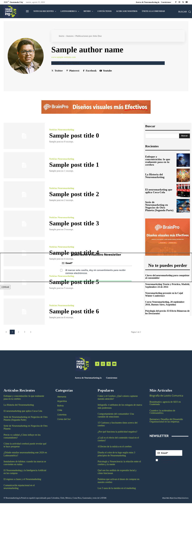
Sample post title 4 (74, 252)
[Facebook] (176, 2)
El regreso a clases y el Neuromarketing (22, 479)
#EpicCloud (174, 498)
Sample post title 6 (74, 311)
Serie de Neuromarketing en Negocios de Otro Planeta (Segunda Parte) (159, 206)
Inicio (61, 36)
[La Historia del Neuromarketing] (183, 175)
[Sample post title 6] (24, 311)
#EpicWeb (165, 498)
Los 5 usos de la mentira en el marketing (117, 488)
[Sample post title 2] (24, 194)
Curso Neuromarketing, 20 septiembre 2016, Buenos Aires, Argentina (164, 303)
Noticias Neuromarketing (61, 130)
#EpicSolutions (183, 498)
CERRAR (5, 287)
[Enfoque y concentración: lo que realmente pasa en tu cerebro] (183, 160)
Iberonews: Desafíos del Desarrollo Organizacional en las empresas (166, 420)
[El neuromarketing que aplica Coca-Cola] (183, 190)
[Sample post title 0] (24, 136)
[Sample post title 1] (24, 165)
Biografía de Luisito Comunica (166, 395)
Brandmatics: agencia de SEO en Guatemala (165, 403)
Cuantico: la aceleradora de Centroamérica (162, 411)
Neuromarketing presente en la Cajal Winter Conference (164, 294)
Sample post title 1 (74, 164)
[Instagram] (179, 2)
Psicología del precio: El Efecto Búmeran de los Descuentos (167, 312)
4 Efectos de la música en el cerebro (115, 446)
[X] (183, 2)
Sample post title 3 (74, 223)
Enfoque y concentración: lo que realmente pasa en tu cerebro (157, 160)
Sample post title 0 (74, 135)
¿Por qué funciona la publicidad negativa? (117, 431)
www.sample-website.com (63, 57)
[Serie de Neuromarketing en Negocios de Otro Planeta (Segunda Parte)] (183, 205)
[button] (184, 11)
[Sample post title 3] (24, 224)
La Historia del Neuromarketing (154, 176)
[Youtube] (186, 2)
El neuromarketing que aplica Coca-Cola (158, 191)
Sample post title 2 (74, 194)
